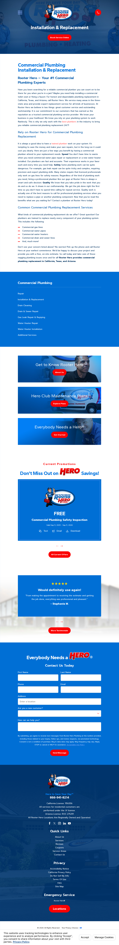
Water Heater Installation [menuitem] (30, 329)
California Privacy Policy (59, 872)
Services (59, 840)
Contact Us (59, 854)
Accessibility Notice (59, 868)
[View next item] (61, 546)
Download (75, 530)
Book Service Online (59, 37)
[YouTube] (69, 823)
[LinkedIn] (64, 823)
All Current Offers (59, 554)
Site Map (59, 886)
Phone (21, 684)
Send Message (59, 753)
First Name (23, 672)
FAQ (59, 883)
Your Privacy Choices (70, 928)
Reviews (59, 844)
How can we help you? (29, 720)
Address (22, 696)
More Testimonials (59, 630)
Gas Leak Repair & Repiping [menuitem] (31, 317)
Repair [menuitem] (21, 293)
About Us (59, 836)
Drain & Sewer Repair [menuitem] (28, 311)
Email (59, 530)
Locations (59, 908)
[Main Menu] (20, 12)
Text (45, 530)
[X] (54, 823)
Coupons (59, 847)
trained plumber (59, 143)
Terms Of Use (59, 879)
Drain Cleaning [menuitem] (25, 305)
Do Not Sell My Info (59, 875)
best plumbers (69, 121)
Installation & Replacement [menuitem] (31, 299)
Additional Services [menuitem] (27, 335)
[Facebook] (49, 823)
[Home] (58, 13)
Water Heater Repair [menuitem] (28, 323)
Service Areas (59, 851)
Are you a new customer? (30, 708)
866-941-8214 (59, 797)
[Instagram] (59, 823)
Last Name (66, 672)
